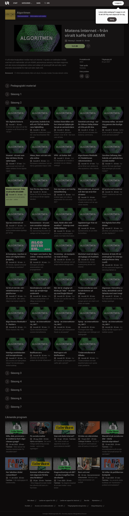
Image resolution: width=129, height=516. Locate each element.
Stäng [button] (112, 19)
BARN (38, 3)
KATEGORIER (26, 3)
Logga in (118, 3)
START (15, 3)
